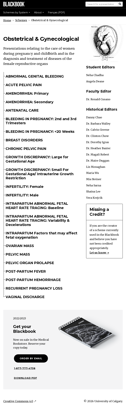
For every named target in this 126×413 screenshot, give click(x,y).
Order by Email (31, 358)
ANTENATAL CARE (22, 110)
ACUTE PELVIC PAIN (24, 85)
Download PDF (25, 378)
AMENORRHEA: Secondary (29, 102)
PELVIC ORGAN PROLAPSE (30, 263)
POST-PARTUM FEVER (26, 271)
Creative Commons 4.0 (18, 401)
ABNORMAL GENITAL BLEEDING (35, 76)
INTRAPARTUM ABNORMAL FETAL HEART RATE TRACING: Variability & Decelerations (38, 220)
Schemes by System (15, 12)
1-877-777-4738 (24, 368)
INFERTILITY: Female (24, 186)
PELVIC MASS (18, 254)
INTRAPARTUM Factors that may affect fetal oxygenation (41, 235)
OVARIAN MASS (20, 246)
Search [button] (120, 4)
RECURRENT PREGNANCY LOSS (34, 288)
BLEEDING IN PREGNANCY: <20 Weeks (40, 131)
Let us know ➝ (99, 252)
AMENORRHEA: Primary (27, 93)
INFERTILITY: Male (22, 195)
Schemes (21, 20)
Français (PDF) (56, 12)
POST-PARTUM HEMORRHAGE (33, 280)
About (38, 12)
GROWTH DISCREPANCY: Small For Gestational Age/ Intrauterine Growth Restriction (40, 173)
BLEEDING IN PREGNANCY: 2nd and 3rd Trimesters (41, 121)
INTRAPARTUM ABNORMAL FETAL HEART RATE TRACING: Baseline (37, 205)
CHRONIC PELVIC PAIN (26, 148)
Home (7, 20)
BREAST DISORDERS (24, 140)
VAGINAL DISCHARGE (25, 297)
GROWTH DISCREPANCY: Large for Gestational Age (37, 159)
